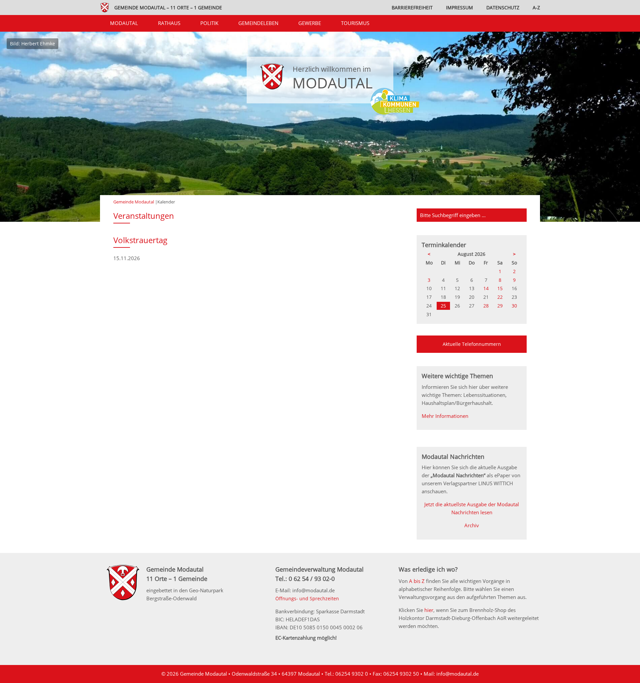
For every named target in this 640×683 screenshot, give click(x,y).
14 (486, 288)
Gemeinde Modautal (133, 202)
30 (514, 305)
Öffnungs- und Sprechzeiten (307, 598)
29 (500, 305)
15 (500, 288)
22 (500, 297)
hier (428, 610)
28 (486, 305)
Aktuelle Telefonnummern (472, 344)
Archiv (471, 525)
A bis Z (417, 581)
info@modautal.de (457, 673)
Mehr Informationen (445, 416)
